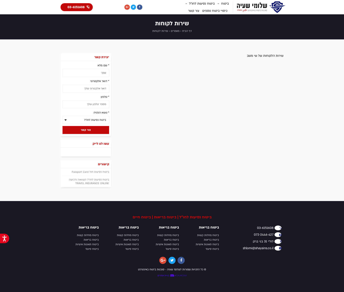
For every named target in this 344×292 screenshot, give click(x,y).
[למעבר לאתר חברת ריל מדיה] (178, 275)
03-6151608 (76, 7)
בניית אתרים (163, 275)
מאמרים (175, 31)
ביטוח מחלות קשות (208, 235)
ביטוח (225, 3)
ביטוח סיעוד (212, 249)
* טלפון (105, 97)
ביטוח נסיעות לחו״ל (202, 3)
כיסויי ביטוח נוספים (214, 11)
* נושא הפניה (101, 112)
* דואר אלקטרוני (99, 81)
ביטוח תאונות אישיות (207, 244)
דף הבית (187, 31)
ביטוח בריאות (211, 240)
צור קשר (193, 11)
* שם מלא (103, 65)
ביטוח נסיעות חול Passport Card (90, 172)
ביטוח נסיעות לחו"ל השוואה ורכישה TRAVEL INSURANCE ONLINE (89, 181)
